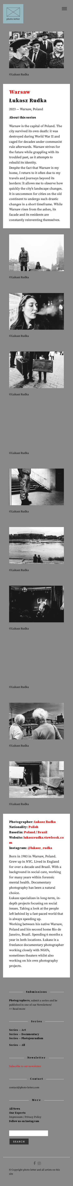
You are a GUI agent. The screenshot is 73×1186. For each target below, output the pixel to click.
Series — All (17, 1045)
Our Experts (17, 1113)
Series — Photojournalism (26, 1038)
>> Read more (17, 1008)
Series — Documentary (24, 1034)
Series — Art (17, 1030)
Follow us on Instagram (24, 1121)
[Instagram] (39, 1163)
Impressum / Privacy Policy (25, 1117)
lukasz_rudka (41, 848)
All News (14, 1108)
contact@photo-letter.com (24, 1087)
